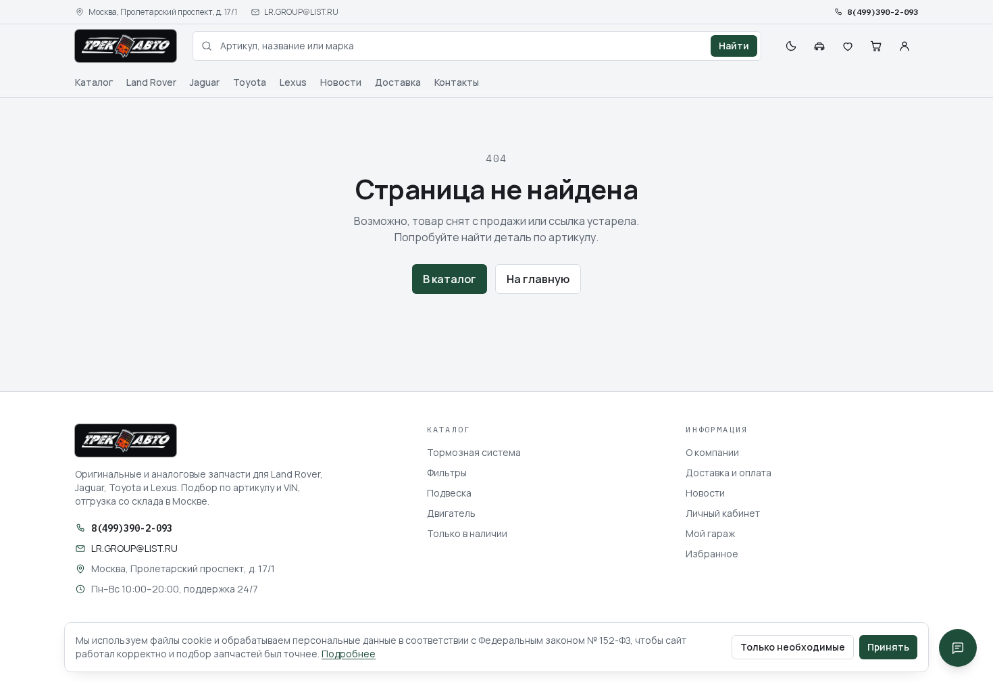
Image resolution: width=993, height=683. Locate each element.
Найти (734, 45)
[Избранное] (847, 45)
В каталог (449, 279)
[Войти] (904, 45)
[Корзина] (876, 45)
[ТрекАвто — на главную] (125, 46)
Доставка (398, 82)
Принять (888, 646)
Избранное (712, 553)
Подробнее (349, 653)
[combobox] (477, 46)
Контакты (456, 82)
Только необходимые (792, 646)
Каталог (94, 82)
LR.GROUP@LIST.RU (301, 12)
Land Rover (151, 82)
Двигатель (451, 513)
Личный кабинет (723, 513)
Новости (340, 82)
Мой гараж (710, 533)
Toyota (249, 82)
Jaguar (205, 82)
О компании (712, 452)
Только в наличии (467, 533)
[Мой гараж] (819, 45)
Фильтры (447, 472)
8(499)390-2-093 (882, 12)
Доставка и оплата (728, 472)
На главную (538, 279)
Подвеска (449, 492)
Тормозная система (474, 452)
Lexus (293, 82)
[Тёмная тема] (791, 45)
